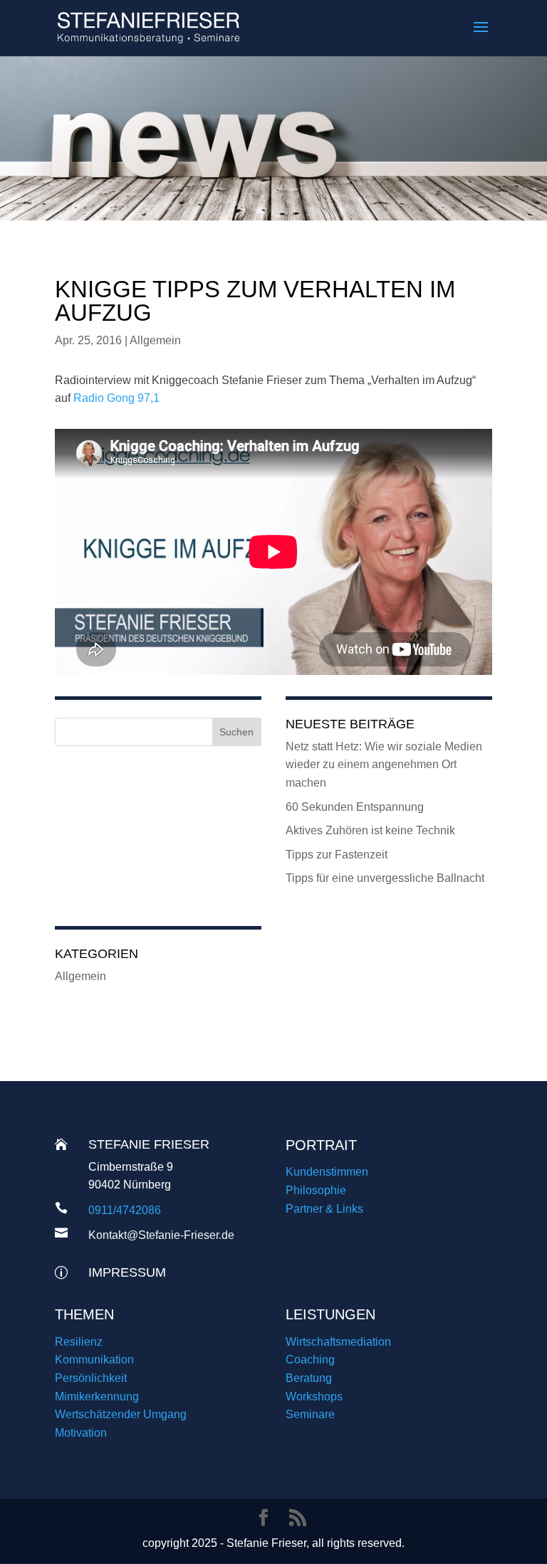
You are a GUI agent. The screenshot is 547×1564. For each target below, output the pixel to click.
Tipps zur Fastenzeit (336, 855)
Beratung (309, 1378)
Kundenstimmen (327, 1172)
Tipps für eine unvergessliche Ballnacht (385, 878)
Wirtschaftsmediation (338, 1342)
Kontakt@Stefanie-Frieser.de (161, 1235)
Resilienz (79, 1342)
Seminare (310, 1414)
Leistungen (330, 1314)
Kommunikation (94, 1359)
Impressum (127, 1272)
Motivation (81, 1433)
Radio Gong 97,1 (116, 398)
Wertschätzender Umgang (121, 1414)
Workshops (314, 1396)
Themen (84, 1314)
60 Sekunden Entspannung (355, 807)
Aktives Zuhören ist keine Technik (370, 830)
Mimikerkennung (97, 1396)
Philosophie (316, 1190)
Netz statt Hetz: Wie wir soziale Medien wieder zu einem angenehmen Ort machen (384, 764)
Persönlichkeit (91, 1378)
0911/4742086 (124, 1210)
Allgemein (155, 340)
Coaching (310, 1359)
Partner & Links (324, 1209)
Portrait (321, 1145)
